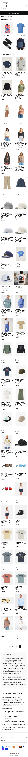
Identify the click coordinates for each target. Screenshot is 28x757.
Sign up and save (7, 737)
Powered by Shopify (14, 755)
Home (2, 16)
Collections (8, 16)
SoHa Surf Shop (6, 744)
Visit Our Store (6, 734)
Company (4, 740)
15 (16, 646)
